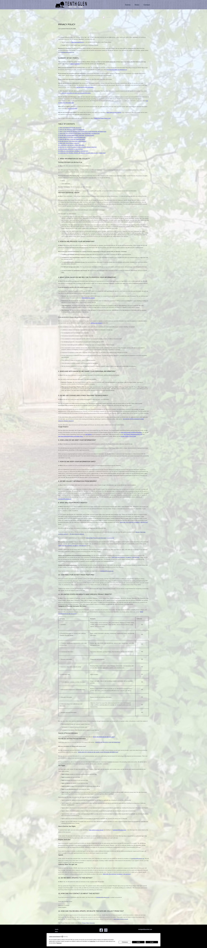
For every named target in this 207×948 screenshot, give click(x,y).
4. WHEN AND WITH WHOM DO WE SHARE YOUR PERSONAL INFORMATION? (79, 133)
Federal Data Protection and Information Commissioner (100, 538)
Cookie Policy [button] (92, 941)
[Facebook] (101, 930)
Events (128, 4)
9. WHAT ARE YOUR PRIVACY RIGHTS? (68, 143)
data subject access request (121, 919)
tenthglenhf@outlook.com (67, 52)
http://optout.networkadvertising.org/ (133, 434)
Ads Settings (88, 434)
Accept (151, 942)
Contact (147, 4)
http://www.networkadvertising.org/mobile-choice (70, 436)
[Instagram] (106, 930)
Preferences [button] (58, 943)
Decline (138, 942)
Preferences (125, 942)
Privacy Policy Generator (88, 923)
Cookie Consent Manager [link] (54, 936)
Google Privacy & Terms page (128, 436)
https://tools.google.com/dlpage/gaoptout (131, 432)
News (137, 4)
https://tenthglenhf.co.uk (77, 42)
